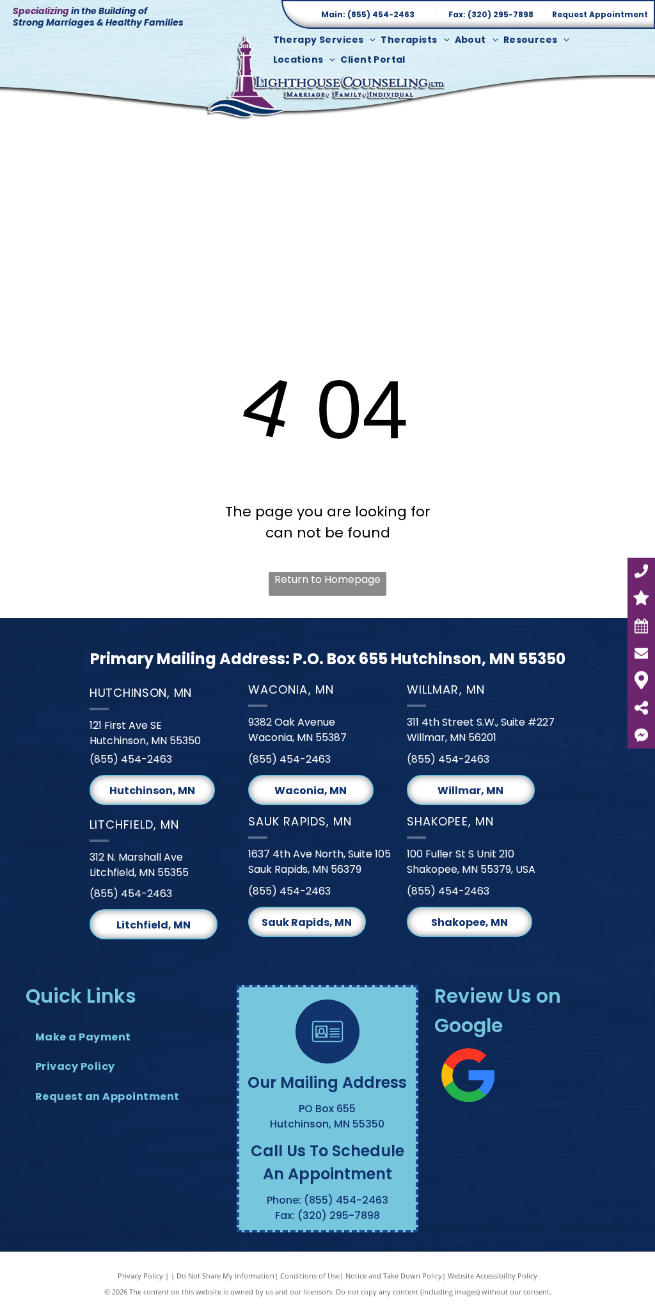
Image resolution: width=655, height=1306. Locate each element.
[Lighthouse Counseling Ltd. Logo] (327, 76)
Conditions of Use (310, 1275)
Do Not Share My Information (225, 1275)
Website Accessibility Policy (492, 1275)
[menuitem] (327, 40)
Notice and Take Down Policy (393, 1275)
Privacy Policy (140, 1275)
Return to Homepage (327, 579)
